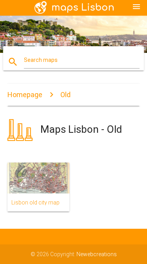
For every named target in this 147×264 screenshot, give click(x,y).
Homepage (24, 94)
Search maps (41, 60)
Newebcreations (96, 254)
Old (65, 94)
